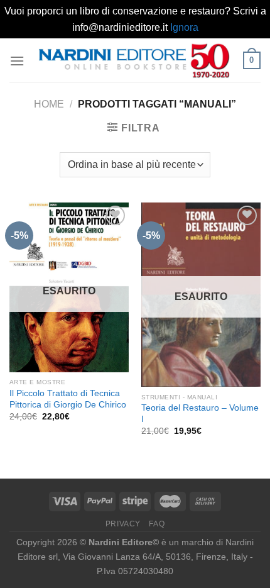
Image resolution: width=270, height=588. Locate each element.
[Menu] (16, 60)
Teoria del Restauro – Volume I (200, 413)
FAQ (157, 523)
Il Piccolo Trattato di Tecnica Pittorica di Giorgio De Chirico (67, 399)
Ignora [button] (184, 27)
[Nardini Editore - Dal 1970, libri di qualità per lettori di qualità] (134, 60)
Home (49, 104)
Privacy (123, 523)
